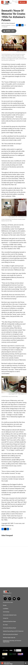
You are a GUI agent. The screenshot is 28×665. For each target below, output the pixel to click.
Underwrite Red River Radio (9, 621)
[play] (2, 663)
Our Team (5, 624)
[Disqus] (14, 567)
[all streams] (26, 663)
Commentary (6, 611)
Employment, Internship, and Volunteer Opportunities (12, 641)
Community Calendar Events (9, 615)
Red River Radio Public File (9, 637)
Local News (5, 608)
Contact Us (5, 618)
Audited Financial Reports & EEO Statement (13, 631)
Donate (23, 2)
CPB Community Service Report (10, 634)
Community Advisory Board (9, 628)
